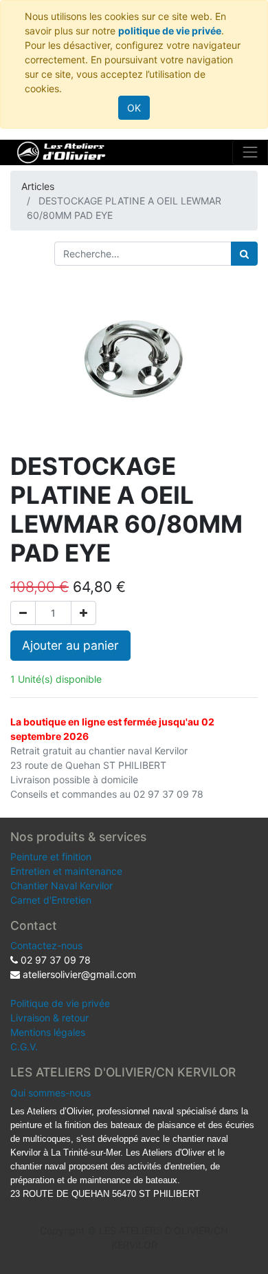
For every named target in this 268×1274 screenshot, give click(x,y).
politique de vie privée (169, 30)
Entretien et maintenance (66, 871)
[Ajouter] (83, 613)
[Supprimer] (23, 613)
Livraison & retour (49, 1017)
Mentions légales (47, 1032)
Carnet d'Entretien (50, 900)
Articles (37, 186)
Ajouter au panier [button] (70, 645)
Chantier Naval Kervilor (61, 885)
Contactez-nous (46, 945)
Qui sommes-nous (50, 1092)
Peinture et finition (50, 856)
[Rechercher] (244, 254)
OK (134, 108)
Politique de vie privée (60, 1003)
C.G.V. (24, 1046)
